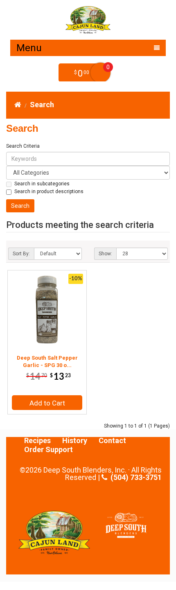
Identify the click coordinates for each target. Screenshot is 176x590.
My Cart (100, 73)
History (74, 440)
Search (42, 104)
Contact (112, 440)
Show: (105, 254)
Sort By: (21, 254)
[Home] (17, 104)
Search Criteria (23, 146)
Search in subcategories (42, 184)
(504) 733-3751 (134, 477)
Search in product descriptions (48, 191)
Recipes (37, 440)
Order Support (48, 449)
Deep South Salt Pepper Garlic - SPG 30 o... (47, 361)
